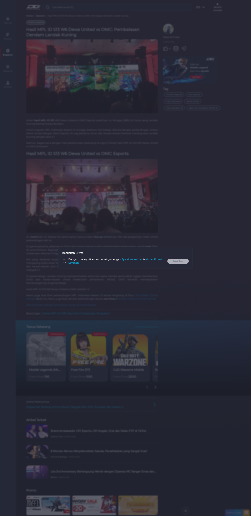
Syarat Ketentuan (132, 259)
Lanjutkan (178, 261)
